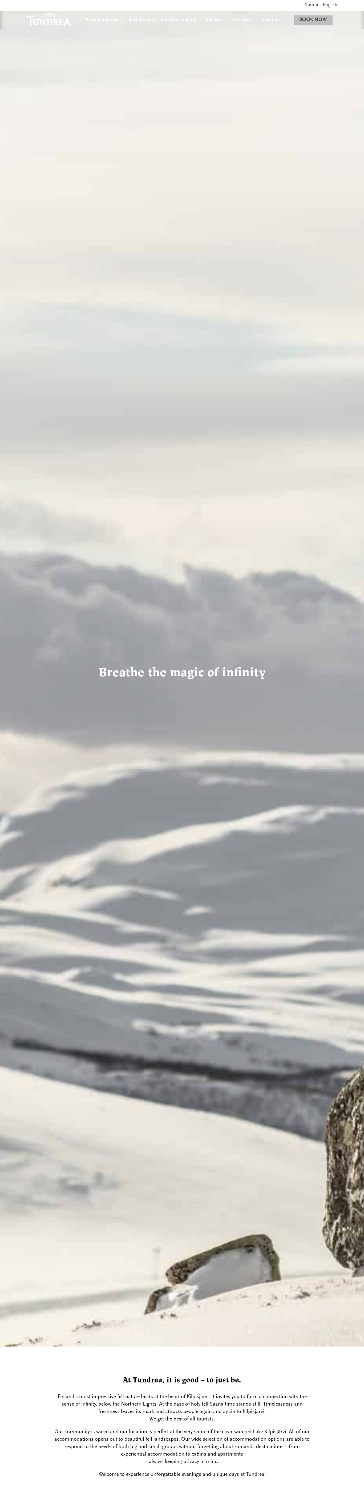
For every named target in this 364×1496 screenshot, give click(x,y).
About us (270, 19)
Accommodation (102, 19)
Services (214, 19)
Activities (242, 19)
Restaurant (139, 19)
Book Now (313, 19)
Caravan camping (178, 19)
